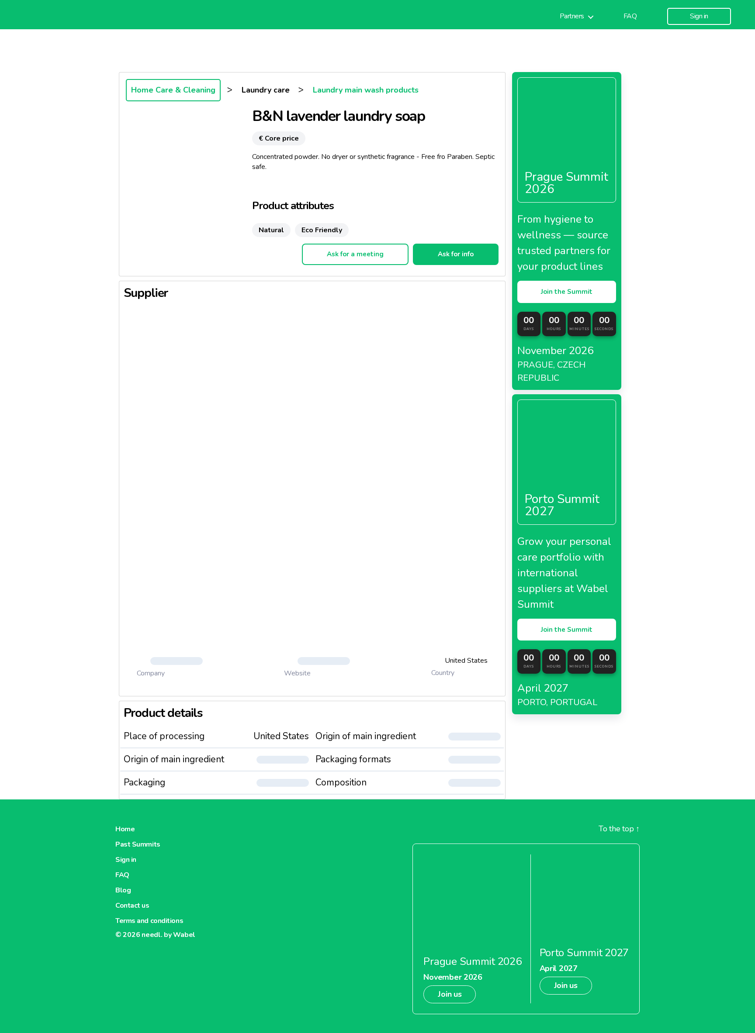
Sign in (699, 16)
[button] (170, 661)
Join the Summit (566, 291)
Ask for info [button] (456, 254)
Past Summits (137, 844)
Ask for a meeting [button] (355, 254)
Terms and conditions (149, 921)
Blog (123, 890)
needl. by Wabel (168, 935)
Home (125, 829)
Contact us (132, 905)
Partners (572, 16)
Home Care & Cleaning (173, 90)
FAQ (630, 16)
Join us (449, 994)
